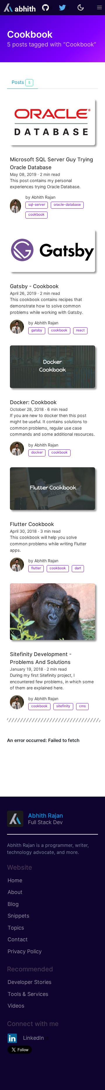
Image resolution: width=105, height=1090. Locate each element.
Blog (13, 904)
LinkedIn (33, 1038)
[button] (99, 7)
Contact (18, 939)
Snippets (18, 916)
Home (15, 880)
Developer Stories (29, 982)
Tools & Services (28, 994)
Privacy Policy (25, 951)
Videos (16, 1006)
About (15, 892)
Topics (16, 928)
